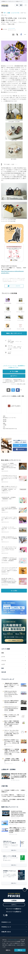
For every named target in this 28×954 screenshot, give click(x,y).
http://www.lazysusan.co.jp (10, 428)
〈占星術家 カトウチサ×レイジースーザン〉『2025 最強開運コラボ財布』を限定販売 (9, 559)
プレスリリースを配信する (13, 908)
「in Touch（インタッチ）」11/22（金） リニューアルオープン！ (9, 529)
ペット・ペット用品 (12, 346)
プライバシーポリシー (14, 939)
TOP (4, 12)
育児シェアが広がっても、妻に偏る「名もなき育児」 (11, 715)
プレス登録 (14, 371)
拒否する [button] (8, 950)
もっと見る (14, 590)
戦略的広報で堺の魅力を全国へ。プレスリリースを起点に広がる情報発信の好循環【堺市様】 (18, 776)
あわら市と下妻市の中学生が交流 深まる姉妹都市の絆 (11, 701)
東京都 (9, 353)
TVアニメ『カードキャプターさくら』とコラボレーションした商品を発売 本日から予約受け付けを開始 (11, 733)
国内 (17, 5)
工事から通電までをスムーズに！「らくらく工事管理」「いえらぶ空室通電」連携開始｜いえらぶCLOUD (17, 830)
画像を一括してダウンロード (14, 333)
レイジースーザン (15, 12)
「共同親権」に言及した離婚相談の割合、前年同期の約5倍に (11, 760)
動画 (2, 668)
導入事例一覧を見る (15, 780)
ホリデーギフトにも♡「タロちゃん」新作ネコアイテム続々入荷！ (9, 519)
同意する (20, 950)
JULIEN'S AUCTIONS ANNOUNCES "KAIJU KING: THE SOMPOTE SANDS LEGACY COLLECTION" (18, 814)
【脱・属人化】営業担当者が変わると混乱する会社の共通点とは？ (17, 821)
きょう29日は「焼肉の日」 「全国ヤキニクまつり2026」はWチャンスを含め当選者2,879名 (13, 795)
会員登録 (14, 900)
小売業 (8, 12)
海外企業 (3, 672)
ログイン (14, 375)
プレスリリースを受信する (13, 911)
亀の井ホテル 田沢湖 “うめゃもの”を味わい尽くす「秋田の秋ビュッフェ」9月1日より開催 (11, 742)
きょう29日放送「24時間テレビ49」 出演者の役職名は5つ (13, 791)
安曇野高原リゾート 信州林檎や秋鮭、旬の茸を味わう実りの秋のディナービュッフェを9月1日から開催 (11, 752)
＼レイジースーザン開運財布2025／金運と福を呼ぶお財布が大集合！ (9, 509)
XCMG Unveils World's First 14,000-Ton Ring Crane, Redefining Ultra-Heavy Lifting (11, 694)
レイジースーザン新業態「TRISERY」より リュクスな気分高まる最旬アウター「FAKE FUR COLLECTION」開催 (9, 466)
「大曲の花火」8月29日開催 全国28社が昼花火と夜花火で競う (12, 800)
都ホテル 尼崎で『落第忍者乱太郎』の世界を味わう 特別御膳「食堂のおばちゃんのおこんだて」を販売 (11, 723)
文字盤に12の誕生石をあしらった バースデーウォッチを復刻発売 (9, 538)
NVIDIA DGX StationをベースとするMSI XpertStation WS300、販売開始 (11, 708)
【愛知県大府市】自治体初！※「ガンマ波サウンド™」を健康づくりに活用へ (11, 685)
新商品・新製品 (11, 341)
